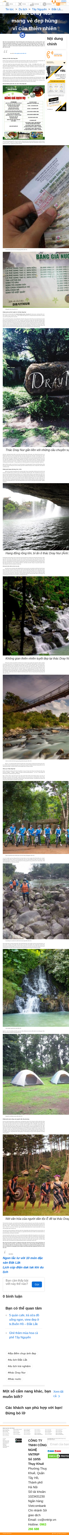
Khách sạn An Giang (6, 1429)
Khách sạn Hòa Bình (37, 1431)
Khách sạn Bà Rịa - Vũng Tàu (17, 1429)
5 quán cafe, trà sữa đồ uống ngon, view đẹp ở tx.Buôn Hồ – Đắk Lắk (24, 1320)
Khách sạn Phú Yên (16, 1433)
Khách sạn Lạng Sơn (27, 1432)
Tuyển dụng (4, 1445)
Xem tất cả (58, 1394)
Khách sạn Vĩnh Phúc (6, 1435)
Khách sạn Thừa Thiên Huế (39, 1434)
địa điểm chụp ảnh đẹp (22, 1353)
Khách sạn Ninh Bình (59, 1432)
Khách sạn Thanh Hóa (27, 1434)
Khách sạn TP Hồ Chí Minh (59, 1434)
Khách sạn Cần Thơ (16, 1430)
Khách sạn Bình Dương (59, 1429)
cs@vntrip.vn (47, 1519)
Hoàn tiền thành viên (6, 1446)
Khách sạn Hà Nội (5, 1431)
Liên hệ (4, 1439)
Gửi (37, 1284)
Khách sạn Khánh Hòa (48, 1431)
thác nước (15, 1378)
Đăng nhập (63, 1)
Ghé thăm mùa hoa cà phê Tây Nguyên (23, 1335)
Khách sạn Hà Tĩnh (16, 1431)
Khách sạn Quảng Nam (38, 1433)
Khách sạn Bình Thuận (6, 1430)
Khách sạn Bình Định (48, 1429)
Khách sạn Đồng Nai (59, 1430)
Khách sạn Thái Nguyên (16, 1434)
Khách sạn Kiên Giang (59, 1431)
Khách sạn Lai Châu (6, 1432)
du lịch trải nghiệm (20, 1366)
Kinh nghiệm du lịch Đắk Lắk (20, 53)
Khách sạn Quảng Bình (27, 1433)
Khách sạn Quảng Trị (6, 1434)
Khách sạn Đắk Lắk (37, 1430)
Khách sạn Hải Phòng (27, 1431)
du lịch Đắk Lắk (18, 1359)
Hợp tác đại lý (5, 1447)
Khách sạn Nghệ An (48, 1432)
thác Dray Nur (17, 1372)
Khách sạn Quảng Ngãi (48, 1433)
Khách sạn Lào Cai (37, 1432)
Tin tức (10, 9)
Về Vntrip (4, 1438)
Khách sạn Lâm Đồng (16, 1432)
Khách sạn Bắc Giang (27, 1429)
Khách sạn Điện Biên (48, 1430)
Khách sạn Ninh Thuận (6, 1433)
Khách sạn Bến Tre (37, 1429)
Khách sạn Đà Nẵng (27, 1430)
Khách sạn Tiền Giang (48, 1434)
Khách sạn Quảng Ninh (59, 1433)
